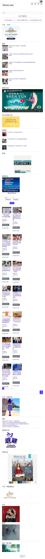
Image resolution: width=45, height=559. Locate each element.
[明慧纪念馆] (23, 171)
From (6, 197)
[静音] (39, 111)
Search (11, 203)
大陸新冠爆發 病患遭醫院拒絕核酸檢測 (6, 320)
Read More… (6, 225)
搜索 (41, 392)
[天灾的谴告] (32, 482)
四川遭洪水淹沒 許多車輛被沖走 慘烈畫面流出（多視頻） (6, 346)
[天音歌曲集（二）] (15, 482)
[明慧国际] (11, 482)
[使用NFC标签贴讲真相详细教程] (17, 171)
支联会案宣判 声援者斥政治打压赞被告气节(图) (6, 294)
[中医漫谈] (28, 482)
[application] (22, 100)
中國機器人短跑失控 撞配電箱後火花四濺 (17, 372)
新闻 (7, 228)
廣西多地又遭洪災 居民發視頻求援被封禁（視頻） (17, 269)
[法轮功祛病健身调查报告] (24, 482)
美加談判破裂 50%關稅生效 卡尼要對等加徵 (17, 346)
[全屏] (41, 111)
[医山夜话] (20, 482)
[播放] (3, 111)
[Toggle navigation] (3, 13)
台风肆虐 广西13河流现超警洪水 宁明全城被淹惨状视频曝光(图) (6, 243)
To (13, 197)
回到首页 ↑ (22, 557)
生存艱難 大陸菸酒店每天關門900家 (17, 242)
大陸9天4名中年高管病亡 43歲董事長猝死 (6, 268)
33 (11, 388)
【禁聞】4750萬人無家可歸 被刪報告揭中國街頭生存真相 (17, 217)
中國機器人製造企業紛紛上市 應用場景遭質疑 (17, 294)
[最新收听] (28, 171)
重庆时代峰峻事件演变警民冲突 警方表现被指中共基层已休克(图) (6, 373)
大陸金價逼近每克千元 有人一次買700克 (17, 320)
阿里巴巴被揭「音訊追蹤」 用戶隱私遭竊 (6, 215)
